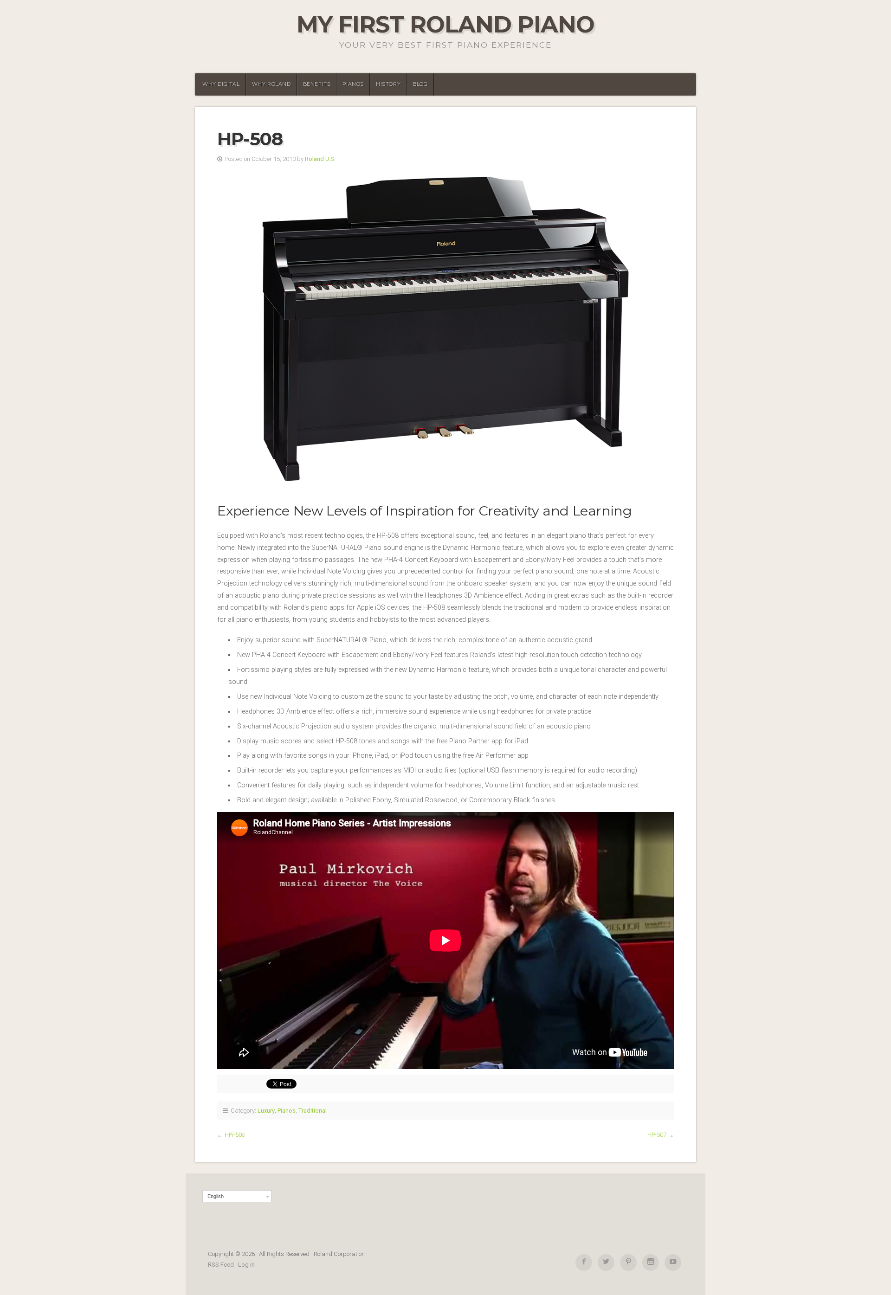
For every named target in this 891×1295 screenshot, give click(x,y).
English (215, 1196)
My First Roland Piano (445, 24)
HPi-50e (235, 1134)
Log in (246, 1264)
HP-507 (656, 1134)
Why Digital (221, 84)
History (388, 84)
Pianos (353, 84)
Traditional (312, 1110)
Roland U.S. (320, 158)
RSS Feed (221, 1264)
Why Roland (271, 84)
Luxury (266, 1110)
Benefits (317, 84)
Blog (420, 84)
